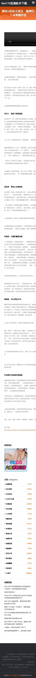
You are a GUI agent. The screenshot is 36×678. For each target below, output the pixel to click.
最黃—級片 (10, 664)
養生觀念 (19, 558)
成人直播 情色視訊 (15, 657)
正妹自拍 (19, 494)
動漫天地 (19, 534)
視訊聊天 (19, 568)
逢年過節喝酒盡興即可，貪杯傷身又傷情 (17, 631)
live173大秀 (24, 667)
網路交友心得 (30, 664)
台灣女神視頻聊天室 (27, 657)
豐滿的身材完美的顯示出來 (13, 618)
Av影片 (19, 573)
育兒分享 (19, 553)
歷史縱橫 (19, 524)
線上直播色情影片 (19, 664)
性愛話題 (19, 504)
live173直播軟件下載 (15, 675)
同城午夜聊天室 (9, 592)
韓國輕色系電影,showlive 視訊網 (11, 659)
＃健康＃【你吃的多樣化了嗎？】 (15, 627)
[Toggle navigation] (33, 2)
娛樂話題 (19, 543)
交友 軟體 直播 (11, 654)
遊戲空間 (19, 538)
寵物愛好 (19, 548)
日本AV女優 (19, 499)
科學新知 (19, 529)
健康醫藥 (19, 563)
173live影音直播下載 (22, 654)
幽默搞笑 (19, 519)
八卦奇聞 (19, 514)
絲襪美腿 (19, 484)
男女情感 (19, 509)
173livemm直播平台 (14, 667)
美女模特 (19, 489)
